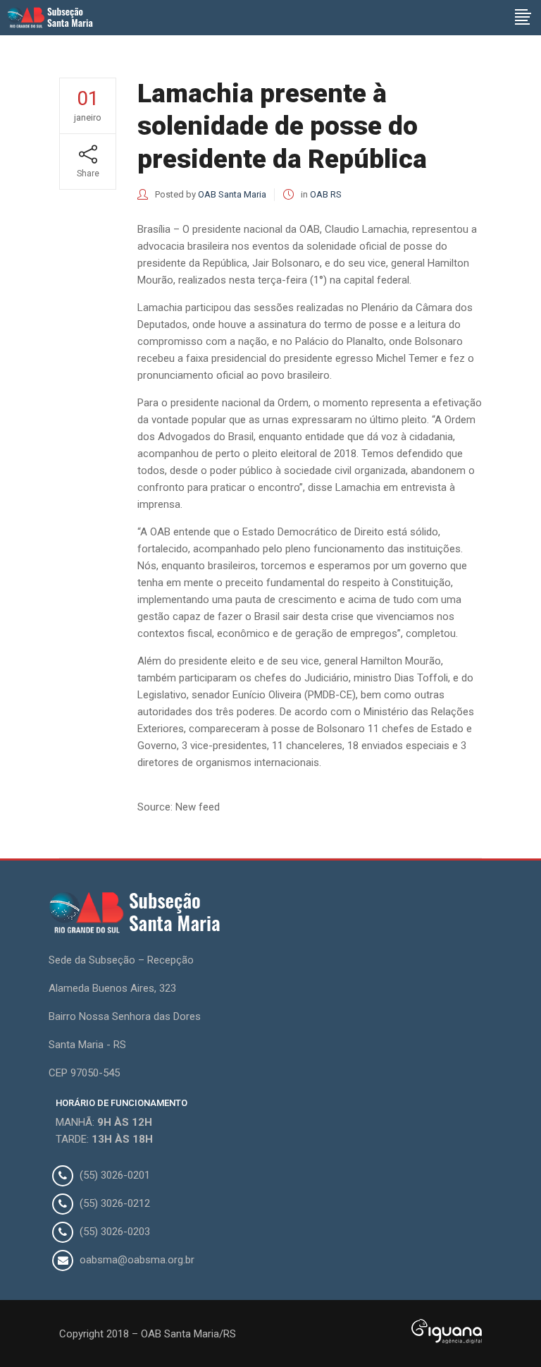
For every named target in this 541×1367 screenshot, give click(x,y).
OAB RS (326, 194)
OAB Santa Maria (232, 194)
